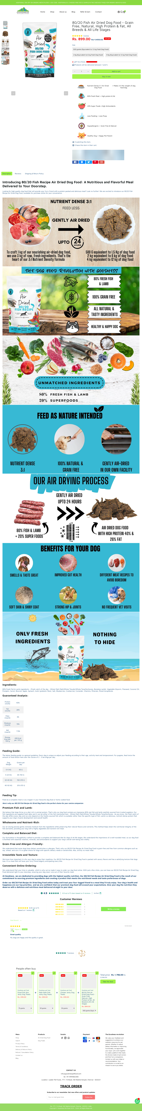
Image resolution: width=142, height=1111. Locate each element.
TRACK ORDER (71, 1086)
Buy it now (106, 76)
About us (63, 12)
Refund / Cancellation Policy (24, 1052)
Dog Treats (41, 1040)
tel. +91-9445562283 (71, 1077)
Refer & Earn (85, 12)
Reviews (18, 174)
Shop (52, 12)
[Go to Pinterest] (95, 162)
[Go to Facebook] (75, 162)
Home (42, 12)
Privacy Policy (20, 1043)
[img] (15, 926)
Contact (98, 12)
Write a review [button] (113, 909)
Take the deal (108, 982)
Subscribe (88, 1097)
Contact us (19, 1055)
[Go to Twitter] (89, 162)
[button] (77, 36)
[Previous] (5, 23)
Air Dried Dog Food (44, 1038)
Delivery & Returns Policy (24, 1049)
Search (18, 1040)
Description (6, 174)
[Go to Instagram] (65, 1038)
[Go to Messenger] (82, 162)
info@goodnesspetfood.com (71, 1074)
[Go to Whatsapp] (68, 1038)
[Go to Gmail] (101, 162)
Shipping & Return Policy (34, 174)
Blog (73, 12)
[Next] (5, 63)
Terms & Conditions (22, 1046)
